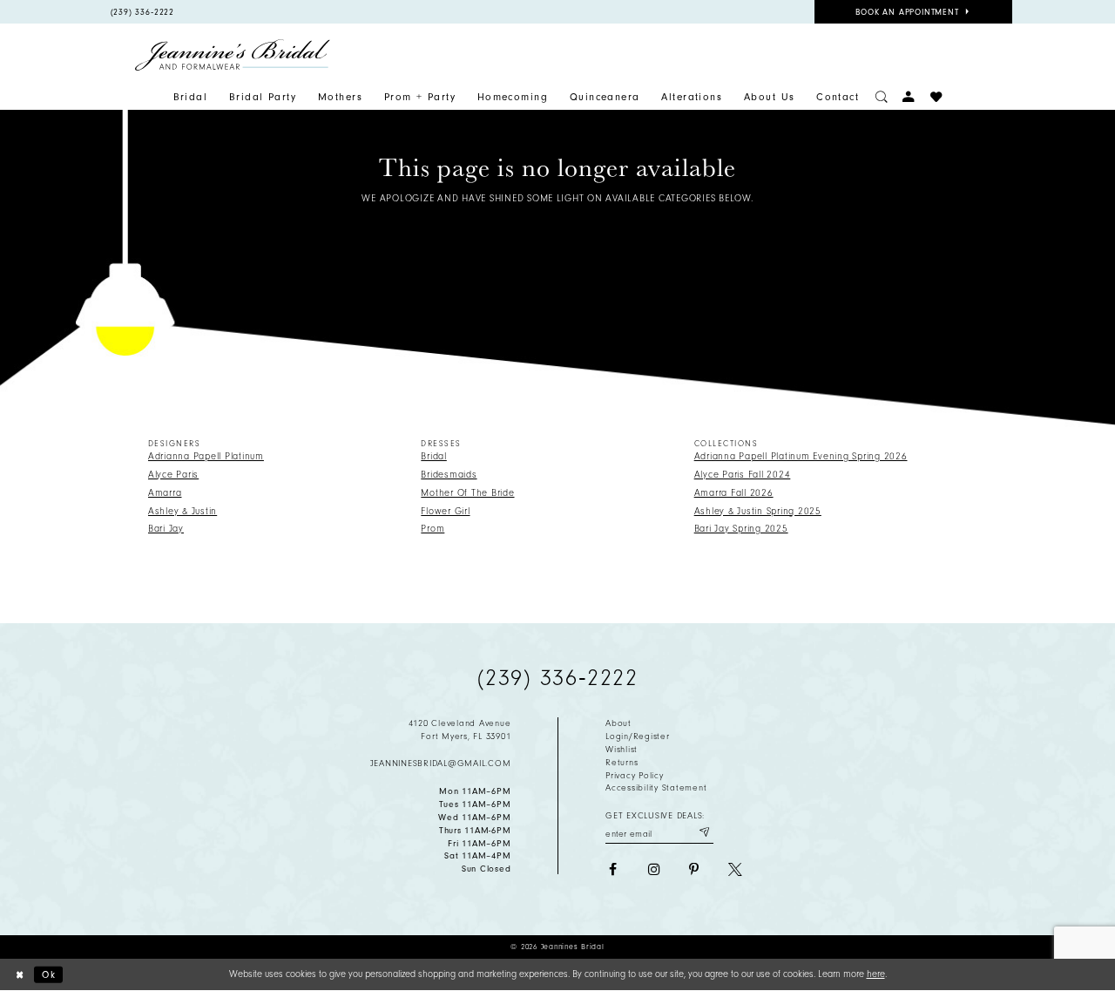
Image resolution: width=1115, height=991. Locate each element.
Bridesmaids (448, 474)
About (618, 723)
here (876, 974)
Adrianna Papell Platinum (206, 456)
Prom (432, 528)
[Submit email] (703, 833)
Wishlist (621, 749)
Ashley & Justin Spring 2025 (757, 511)
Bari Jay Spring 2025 (741, 528)
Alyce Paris (173, 474)
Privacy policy (634, 775)
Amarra (164, 493)
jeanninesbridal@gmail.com (440, 763)
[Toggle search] (881, 97)
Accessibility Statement (655, 788)
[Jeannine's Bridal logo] (232, 55)
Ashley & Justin (182, 511)
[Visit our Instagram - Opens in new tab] (653, 870)
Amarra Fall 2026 (734, 493)
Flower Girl (445, 511)
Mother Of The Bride (467, 493)
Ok (49, 974)
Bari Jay (166, 528)
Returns (621, 762)
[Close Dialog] (19, 974)
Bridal (433, 456)
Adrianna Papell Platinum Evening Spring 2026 (801, 456)
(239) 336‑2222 (558, 678)
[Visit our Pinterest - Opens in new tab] (694, 870)
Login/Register (637, 736)
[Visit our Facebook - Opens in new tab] (612, 870)
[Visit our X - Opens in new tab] (735, 870)
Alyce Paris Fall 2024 (742, 474)
